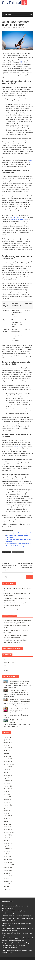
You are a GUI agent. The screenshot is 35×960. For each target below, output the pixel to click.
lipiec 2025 (7, 772)
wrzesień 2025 (8, 767)
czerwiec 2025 (8, 775)
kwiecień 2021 (8, 848)
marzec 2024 (7, 794)
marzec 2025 (7, 783)
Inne (5, 665)
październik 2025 (9, 764)
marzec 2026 (7, 751)
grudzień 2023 (8, 799)
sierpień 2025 (8, 769)
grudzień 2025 (8, 759)
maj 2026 (6, 745)
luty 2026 (6, 753)
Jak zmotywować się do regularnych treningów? (16, 916)
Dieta (5, 659)
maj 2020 (6, 878)
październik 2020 (9, 865)
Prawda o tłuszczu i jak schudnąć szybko (19, 533)
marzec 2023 (7, 802)
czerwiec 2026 (8, 742)
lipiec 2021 (7, 840)
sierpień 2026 (8, 737)
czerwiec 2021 (8, 843)
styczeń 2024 (7, 797)
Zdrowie (6, 670)
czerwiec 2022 (8, 810)
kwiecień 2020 (8, 881)
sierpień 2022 (8, 805)
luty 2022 (6, 821)
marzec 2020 (7, 884)
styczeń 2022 (7, 824)
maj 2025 (6, 778)
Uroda (5, 668)
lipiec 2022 (7, 808)
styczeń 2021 (7, 857)
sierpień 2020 (8, 870)
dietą (30, 160)
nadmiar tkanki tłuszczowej (18, 219)
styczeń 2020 (7, 889)
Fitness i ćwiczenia (17, 552)
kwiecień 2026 (8, 748)
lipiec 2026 (7, 740)
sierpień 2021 (8, 838)
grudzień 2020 (8, 859)
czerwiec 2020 (8, 876)
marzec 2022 (7, 818)
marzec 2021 (7, 851)
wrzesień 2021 (8, 835)
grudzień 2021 (8, 827)
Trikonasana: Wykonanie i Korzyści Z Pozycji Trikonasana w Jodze (25, 565)
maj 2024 (6, 791)
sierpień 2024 (8, 786)
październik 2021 (9, 832)
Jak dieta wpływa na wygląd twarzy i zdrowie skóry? (17, 938)
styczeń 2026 (7, 756)
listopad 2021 (8, 829)
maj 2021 (6, 846)
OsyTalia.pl (21, 27)
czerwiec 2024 (8, 789)
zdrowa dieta (18, 447)
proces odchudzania (16, 217)
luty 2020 (6, 886)
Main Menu (8, 14)
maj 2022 (6, 813)
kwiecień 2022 (8, 816)
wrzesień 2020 (8, 867)
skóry (21, 62)
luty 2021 (6, 854)
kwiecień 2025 (8, 780)
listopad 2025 (8, 761)
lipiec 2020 (7, 873)
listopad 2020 (8, 862)
